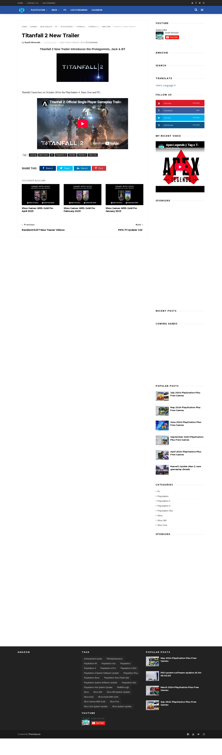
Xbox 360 (161, 520)
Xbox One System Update (96, 706)
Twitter (182, 118)
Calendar (96, 10)
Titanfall (81, 27)
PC (65, 10)
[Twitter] (200, 3)
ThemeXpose (34, 734)
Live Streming (48, 3)
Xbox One (106, 27)
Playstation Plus (131, 673)
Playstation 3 (163, 500)
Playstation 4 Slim (129, 668)
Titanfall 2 (93, 27)
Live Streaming (79, 10)
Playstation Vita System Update (98, 687)
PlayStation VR (90, 663)
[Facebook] (188, 734)
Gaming (33, 27)
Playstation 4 (67, 27)
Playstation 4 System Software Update (101, 673)
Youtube (182, 103)
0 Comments (92, 42)
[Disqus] (83, 277)
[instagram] (203, 3)
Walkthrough (123, 687)
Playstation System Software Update (100, 682)
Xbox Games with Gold (94, 701)
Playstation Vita (165, 510)
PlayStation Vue (109, 663)
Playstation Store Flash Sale (116, 677)
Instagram (182, 125)
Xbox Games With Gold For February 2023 (79, 210)
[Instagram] (204, 734)
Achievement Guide (93, 658)
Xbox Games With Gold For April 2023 (37, 210)
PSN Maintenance (114, 658)
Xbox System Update (121, 706)
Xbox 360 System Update (118, 692)
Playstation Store (91, 677)
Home (20, 3)
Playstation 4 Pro (108, 668)
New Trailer (46, 27)
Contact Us (32, 3)
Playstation (163, 496)
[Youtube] (192, 3)
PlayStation (38, 10)
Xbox (54, 10)
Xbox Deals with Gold (108, 696)
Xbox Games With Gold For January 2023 (121, 210)
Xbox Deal (88, 696)
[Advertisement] (180, 254)
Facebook (182, 110)
